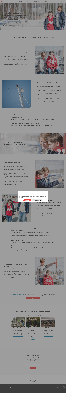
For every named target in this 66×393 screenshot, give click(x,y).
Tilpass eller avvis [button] (37, 200)
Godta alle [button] (27, 200)
